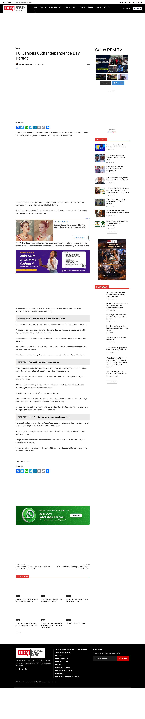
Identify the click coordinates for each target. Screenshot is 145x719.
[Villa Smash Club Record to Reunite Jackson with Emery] (100, 147)
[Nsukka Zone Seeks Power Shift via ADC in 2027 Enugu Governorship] (100, 223)
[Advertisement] (72, 29)
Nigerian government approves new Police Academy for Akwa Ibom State (116, 317)
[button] (34, 12)
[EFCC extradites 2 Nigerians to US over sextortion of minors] (52, 589)
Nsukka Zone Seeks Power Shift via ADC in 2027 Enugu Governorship (117, 223)
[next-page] (20, 632)
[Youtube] (141, 2)
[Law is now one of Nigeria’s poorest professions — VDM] (78, 589)
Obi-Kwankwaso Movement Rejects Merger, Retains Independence (115, 169)
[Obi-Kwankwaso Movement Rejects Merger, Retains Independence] (100, 169)
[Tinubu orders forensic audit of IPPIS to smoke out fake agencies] (27, 589)
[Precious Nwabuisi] (17, 64)
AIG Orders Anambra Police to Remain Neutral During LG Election (116, 201)
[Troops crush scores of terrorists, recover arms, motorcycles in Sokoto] (27, 613)
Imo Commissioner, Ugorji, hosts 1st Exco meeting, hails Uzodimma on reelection (117, 305)
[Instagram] (136, 2)
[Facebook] (133, 2)
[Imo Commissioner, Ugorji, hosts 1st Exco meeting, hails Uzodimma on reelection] (100, 306)
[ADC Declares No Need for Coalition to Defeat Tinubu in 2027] (100, 158)
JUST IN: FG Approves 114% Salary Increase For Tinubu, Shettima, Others (115, 294)
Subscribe (123, 658)
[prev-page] (17, 632)
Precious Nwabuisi (26, 64)
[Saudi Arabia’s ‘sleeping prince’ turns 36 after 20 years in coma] (100, 350)
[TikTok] (23, 669)
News (17, 48)
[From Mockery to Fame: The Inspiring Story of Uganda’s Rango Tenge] (100, 328)
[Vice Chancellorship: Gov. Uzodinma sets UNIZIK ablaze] (100, 374)
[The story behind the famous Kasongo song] (100, 340)
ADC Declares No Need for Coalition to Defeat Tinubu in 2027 (115, 157)
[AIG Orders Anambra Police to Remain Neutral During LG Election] (100, 202)
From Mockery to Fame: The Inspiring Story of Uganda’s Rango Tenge (117, 328)
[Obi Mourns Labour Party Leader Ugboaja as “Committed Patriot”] (100, 180)
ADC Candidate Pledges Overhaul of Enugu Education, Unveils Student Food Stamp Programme (117, 190)
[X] (138, 2)
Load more (111, 232)
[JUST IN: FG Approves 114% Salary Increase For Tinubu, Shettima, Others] (100, 295)
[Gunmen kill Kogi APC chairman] (78, 613)
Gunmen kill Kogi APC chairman (76, 623)
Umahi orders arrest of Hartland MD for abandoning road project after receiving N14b (52, 625)
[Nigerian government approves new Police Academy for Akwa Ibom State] (100, 317)
